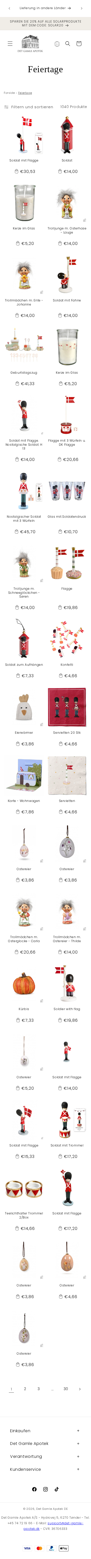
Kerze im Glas (24, 228)
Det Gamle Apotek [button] (29, 1443)
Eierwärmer (24, 733)
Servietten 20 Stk (67, 733)
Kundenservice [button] (25, 1469)
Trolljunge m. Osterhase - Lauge (67, 230)
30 (66, 1388)
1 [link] (11, 1389)
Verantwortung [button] (26, 1456)
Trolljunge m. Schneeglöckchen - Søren (24, 593)
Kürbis (24, 1009)
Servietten (67, 801)
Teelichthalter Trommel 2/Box (24, 1215)
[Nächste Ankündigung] (81, 8)
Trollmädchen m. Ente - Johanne (24, 302)
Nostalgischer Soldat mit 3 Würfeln (24, 519)
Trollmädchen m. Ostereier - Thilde (67, 939)
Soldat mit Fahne (67, 300)
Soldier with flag (67, 1009)
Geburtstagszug (24, 373)
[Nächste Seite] (79, 1389)
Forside (9, 93)
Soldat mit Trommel (67, 1145)
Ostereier (24, 869)
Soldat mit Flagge (23, 160)
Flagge (67, 589)
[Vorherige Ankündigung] (9, 8)
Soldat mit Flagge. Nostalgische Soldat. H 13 (24, 445)
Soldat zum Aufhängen (24, 665)
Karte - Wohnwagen (24, 801)
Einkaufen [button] (20, 1431)
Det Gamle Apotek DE (52, 1509)
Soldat (67, 160)
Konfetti (67, 665)
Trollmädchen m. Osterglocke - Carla (24, 939)
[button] (10, 43)
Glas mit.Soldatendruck (67, 517)
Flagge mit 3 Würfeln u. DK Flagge (67, 442)
